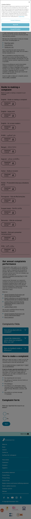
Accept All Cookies (15, 29)
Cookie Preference (15, 20)
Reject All (15, 24)
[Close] (29, 2)
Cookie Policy (21, 16)
